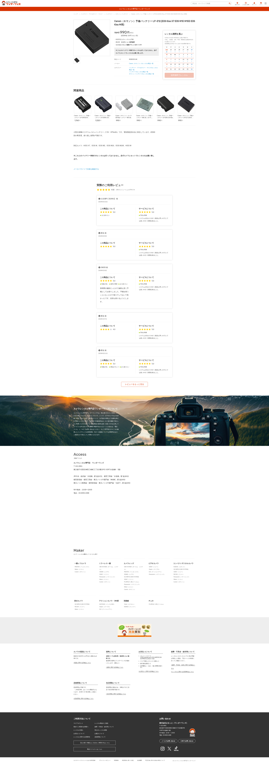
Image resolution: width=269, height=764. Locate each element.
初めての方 (237, 4)
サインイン (254, 4)
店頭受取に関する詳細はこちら (84, 698)
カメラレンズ (129, 563)
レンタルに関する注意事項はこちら (183, 671)
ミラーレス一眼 (105, 563)
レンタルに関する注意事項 (82, 737)
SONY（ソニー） (104, 574)
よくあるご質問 (246, 4)
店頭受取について (100, 737)
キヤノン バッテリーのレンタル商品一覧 (141, 74)
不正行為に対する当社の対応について (155, 760)
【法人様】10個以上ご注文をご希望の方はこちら (95, 743)
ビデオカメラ (154, 563)
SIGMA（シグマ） (104, 572)
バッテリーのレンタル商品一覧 (138, 72)
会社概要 (139, 760)
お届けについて (99, 733)
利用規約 (116, 760)
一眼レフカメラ (80, 563)
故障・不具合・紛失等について (104, 727)
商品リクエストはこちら (94, 749)
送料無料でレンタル (179, 75)
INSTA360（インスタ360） (107, 604)
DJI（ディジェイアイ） (155, 572)
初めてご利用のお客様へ (81, 727)
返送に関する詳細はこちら (82, 662)
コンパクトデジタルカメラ (183, 563)
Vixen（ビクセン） (129, 604)
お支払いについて (79, 733)
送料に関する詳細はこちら (115, 667)
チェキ (151, 601)
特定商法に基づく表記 (128, 760)
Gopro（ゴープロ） (154, 569)
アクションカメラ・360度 (109, 601)
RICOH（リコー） (179, 574)
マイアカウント (78, 723)
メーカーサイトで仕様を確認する (86, 169)
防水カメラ (78, 601)
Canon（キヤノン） (80, 572)
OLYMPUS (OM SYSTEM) (131, 577)
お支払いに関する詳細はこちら (149, 671)
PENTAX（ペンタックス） (82, 567)
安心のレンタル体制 (101, 730)
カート (261, 4)
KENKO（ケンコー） (130, 606)
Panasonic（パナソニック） (107, 577)
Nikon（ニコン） (79, 569)
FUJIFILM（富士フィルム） (132, 582)
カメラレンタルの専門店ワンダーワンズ (185, 760)
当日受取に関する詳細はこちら (116, 694)
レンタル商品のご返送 (101, 723)
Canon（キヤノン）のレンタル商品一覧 (141, 63)
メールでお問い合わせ (168, 741)
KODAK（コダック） (180, 567)
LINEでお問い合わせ (187, 741)
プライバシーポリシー (105, 760)
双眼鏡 (126, 601)
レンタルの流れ (78, 730)
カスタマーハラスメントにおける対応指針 (85, 760)
